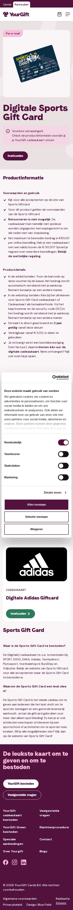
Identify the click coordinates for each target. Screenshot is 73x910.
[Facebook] (5, 862)
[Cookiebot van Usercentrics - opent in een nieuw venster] (52, 377)
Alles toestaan (36, 504)
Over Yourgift (13, 851)
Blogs (43, 851)
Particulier (22, 4)
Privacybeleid (12, 905)
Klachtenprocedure (54, 827)
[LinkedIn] (23, 862)
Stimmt (61, 903)
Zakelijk (7, 4)
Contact (45, 839)
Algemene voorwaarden (20, 899)
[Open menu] (68, 14)
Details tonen (52, 492)
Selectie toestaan (36, 516)
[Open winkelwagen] (59, 14)
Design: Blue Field (39, 905)
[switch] (63, 454)
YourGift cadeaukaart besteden (12, 815)
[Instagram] (14, 862)
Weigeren (36, 529)
